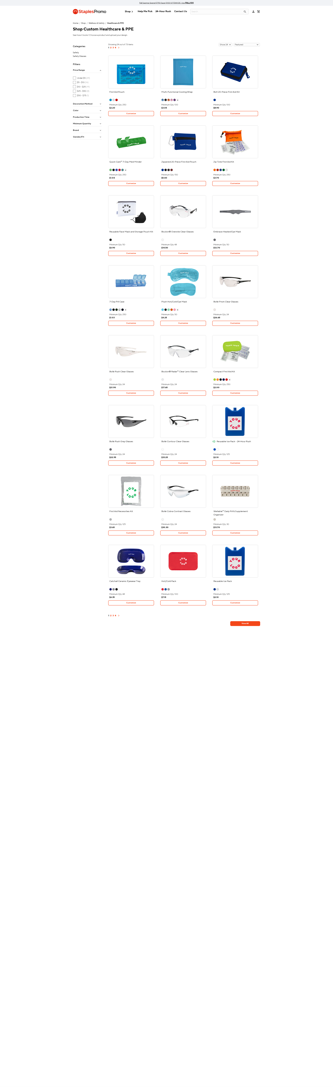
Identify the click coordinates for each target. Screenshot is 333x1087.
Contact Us (180, 11)
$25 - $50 (81, 91)
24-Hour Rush (163, 11)
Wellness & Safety (96, 23)
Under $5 (81, 78)
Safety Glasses (79, 56)
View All (245, 623)
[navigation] (118, 48)
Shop (129, 11)
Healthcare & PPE (115, 23)
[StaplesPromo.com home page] (89, 11)
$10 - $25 (81, 86)
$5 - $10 (80, 82)
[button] (87, 70)
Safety (76, 52)
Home (75, 23)
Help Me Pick (145, 11)
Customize (131, 114)
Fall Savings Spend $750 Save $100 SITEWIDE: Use (166, 3)
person (253, 11)
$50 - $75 (81, 95)
